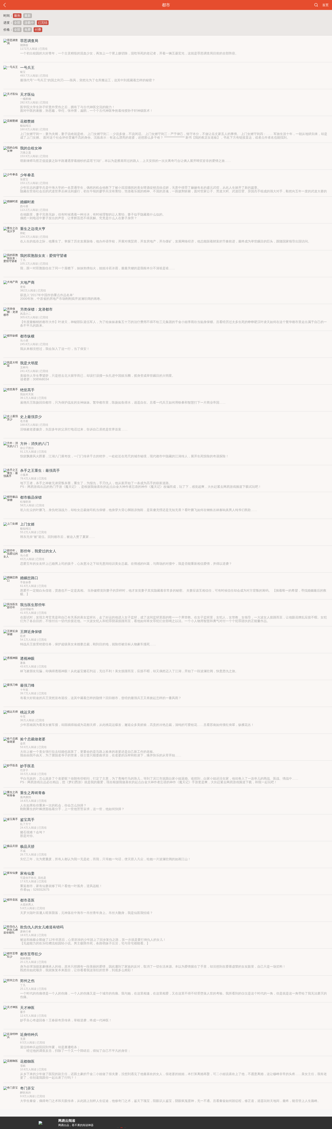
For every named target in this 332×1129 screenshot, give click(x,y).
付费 (38, 29)
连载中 (29, 22)
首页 (325, 5)
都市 (166, 5)
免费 (27, 29)
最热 (17, 15)
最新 (27, 15)
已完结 (42, 22)
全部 (17, 22)
